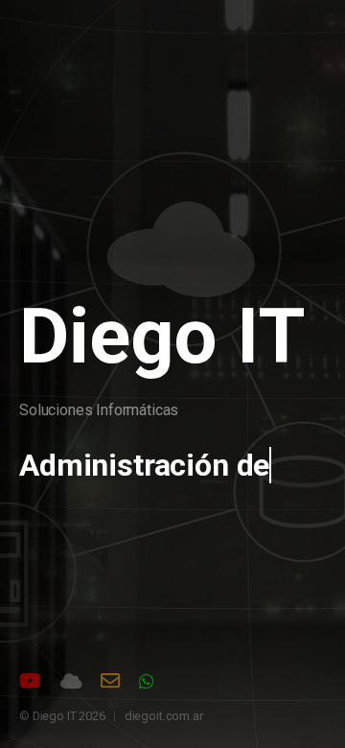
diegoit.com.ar (164, 716)
